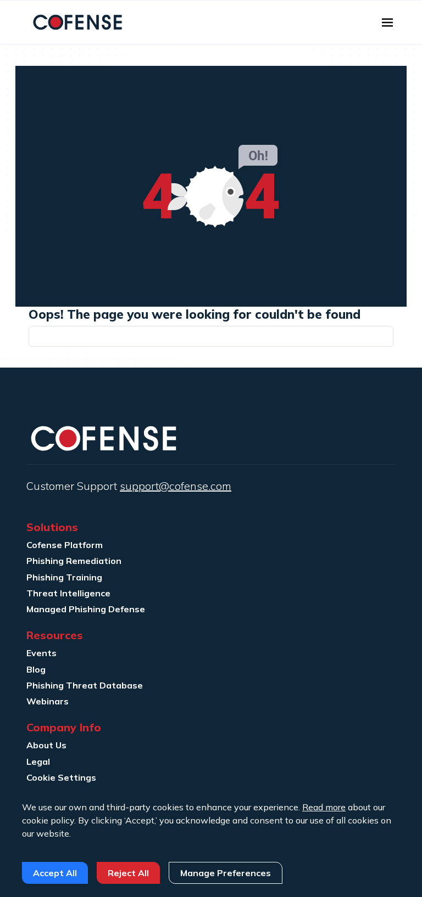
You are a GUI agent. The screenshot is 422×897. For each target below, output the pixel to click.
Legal (38, 761)
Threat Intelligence (68, 593)
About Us (46, 745)
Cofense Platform (64, 544)
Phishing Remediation (73, 560)
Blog (36, 669)
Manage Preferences (225, 872)
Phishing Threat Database (84, 685)
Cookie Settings (61, 777)
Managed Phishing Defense (85, 608)
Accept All (55, 872)
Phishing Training (64, 577)
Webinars (47, 701)
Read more (324, 807)
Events (41, 652)
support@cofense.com (175, 486)
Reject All (128, 872)
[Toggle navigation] (387, 22)
